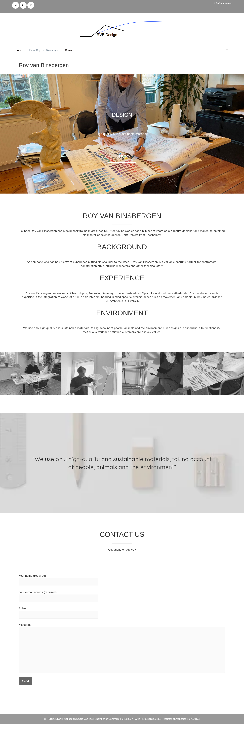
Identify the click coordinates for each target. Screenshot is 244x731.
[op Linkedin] (23, 5)
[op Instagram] (15, 5)
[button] (227, 50)
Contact (69, 50)
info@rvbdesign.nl (223, 3)
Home (18, 50)
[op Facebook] (30, 5)
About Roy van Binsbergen (43, 50)
